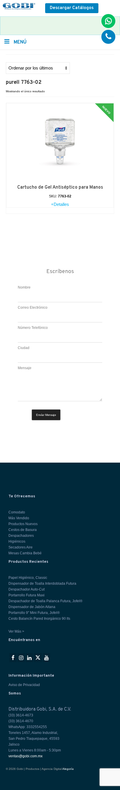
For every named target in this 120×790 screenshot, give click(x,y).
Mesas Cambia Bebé (25, 553)
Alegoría (68, 768)
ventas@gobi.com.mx (25, 756)
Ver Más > (16, 631)
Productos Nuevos (23, 524)
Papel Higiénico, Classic (27, 578)
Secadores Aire (20, 547)
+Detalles (60, 204)
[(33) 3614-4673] (108, 37)
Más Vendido (18, 518)
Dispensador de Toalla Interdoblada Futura (42, 583)
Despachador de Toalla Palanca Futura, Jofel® (45, 601)
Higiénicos (16, 541)
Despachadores (21, 536)
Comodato (16, 512)
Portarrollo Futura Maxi (26, 595)
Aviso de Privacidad (24, 685)
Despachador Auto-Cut (26, 589)
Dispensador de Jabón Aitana (31, 607)
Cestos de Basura (22, 530)
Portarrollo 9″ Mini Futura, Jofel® (34, 613)
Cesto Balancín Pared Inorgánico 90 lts (39, 619)
